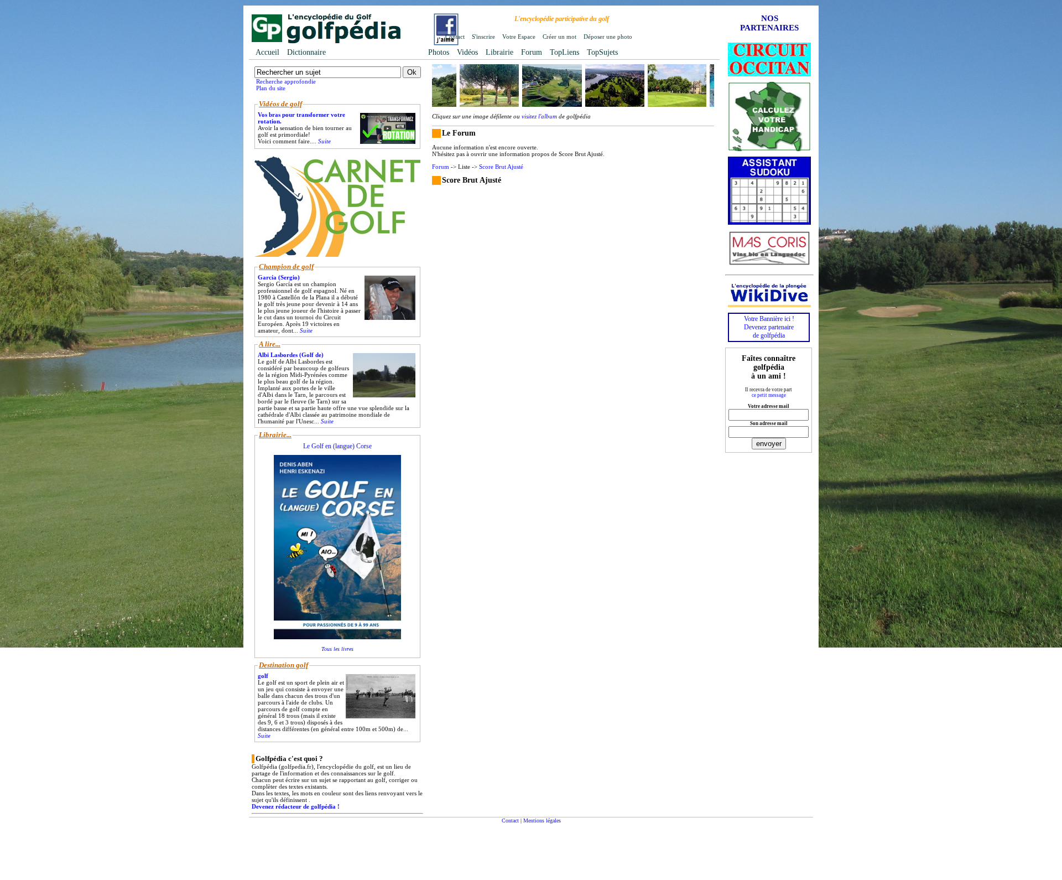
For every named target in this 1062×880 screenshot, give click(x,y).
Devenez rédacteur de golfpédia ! (296, 806)
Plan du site (270, 88)
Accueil (267, 52)
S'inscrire (483, 36)
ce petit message (769, 395)
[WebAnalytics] (484, 841)
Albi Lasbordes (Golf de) (291, 354)
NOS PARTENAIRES (769, 23)
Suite (324, 141)
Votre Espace (518, 36)
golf (263, 675)
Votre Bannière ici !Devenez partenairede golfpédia (769, 327)
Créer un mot (559, 36)
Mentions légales (542, 820)
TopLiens (564, 52)
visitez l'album (539, 116)
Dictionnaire (306, 52)
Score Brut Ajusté (501, 166)
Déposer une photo (608, 36)
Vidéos (467, 52)
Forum (531, 52)
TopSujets (602, 52)
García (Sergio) (279, 277)
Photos (438, 52)
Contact (455, 36)
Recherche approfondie (286, 81)
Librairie (499, 52)
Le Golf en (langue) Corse (337, 446)
